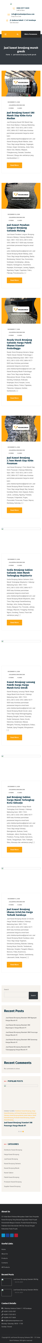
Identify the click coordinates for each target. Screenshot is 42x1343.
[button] (19, 1131)
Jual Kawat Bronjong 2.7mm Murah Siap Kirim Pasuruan (20, 460)
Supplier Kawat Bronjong (12, 1186)
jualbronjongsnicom (17, 105)
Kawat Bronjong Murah (16, 1115)
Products (5, 1258)
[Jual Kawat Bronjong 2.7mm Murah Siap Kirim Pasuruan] (21, 429)
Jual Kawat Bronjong (20, 1113)
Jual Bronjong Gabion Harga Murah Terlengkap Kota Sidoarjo (20, 800)
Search (6, 989)
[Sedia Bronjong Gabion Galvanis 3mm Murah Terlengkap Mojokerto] (21, 541)
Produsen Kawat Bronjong (21, 1117)
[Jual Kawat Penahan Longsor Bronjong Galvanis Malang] (21, 196)
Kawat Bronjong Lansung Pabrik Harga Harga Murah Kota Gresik (21, 685)
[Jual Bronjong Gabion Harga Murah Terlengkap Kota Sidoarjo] (21, 768)
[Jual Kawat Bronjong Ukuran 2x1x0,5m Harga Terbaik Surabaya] (21, 880)
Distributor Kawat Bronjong (23, 1111)
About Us (5, 1254)
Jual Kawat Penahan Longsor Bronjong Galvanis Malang (18, 228)
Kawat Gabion (28, 1115)
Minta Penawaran (30, 34)
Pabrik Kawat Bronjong (11, 1177)
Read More (14, 165)
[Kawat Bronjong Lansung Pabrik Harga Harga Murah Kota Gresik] (21, 653)
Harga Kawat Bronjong (11, 1154)
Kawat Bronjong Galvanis (12, 1163)
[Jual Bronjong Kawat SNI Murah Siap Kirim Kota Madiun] (21, 84)
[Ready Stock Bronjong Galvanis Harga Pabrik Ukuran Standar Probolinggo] (21, 311)
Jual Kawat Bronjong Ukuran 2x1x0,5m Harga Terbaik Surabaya (20, 912)
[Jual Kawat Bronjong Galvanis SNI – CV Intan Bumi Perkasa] (21, 4)
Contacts (5, 1263)
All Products (6, 1267)
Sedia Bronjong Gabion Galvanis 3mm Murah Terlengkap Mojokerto (20, 573)
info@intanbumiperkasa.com (22, 14)
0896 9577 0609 (23, 8)
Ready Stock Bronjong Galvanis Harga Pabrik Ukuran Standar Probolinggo (19, 344)
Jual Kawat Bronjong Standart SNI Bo (25, 1290)
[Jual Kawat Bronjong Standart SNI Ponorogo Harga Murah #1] (21, 1097)
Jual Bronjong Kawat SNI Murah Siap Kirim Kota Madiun (20, 115)
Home (8, 55)
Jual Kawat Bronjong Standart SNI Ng (25, 1279)
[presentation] (5, 1131)
